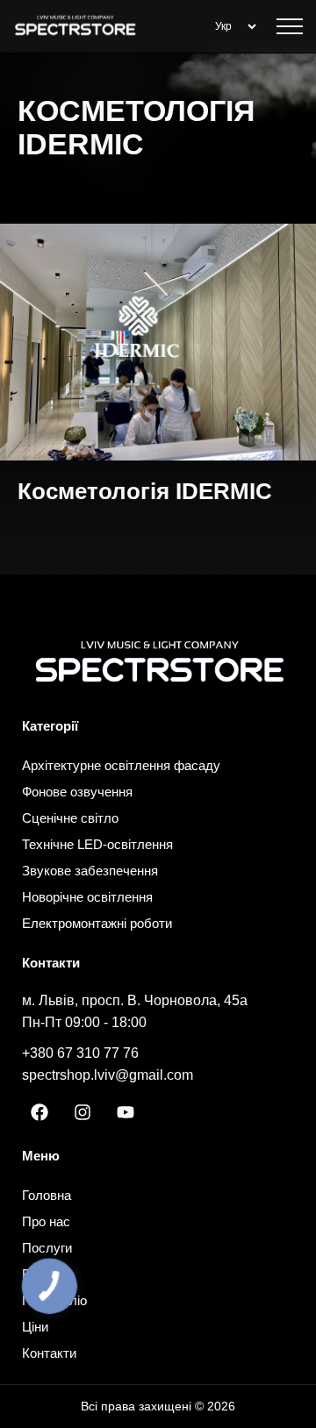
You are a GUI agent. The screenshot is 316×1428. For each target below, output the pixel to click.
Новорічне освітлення (87, 896)
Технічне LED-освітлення (97, 844)
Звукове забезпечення (90, 870)
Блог (36, 1274)
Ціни (35, 1326)
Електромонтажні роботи (97, 923)
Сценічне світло (70, 817)
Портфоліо (54, 1300)
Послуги (47, 1247)
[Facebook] (39, 1112)
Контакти (49, 1353)
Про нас (46, 1221)
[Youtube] (125, 1112)
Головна (46, 1195)
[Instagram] (82, 1112)
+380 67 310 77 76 (80, 1053)
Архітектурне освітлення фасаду (121, 765)
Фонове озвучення (77, 791)
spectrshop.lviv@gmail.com (107, 1074)
